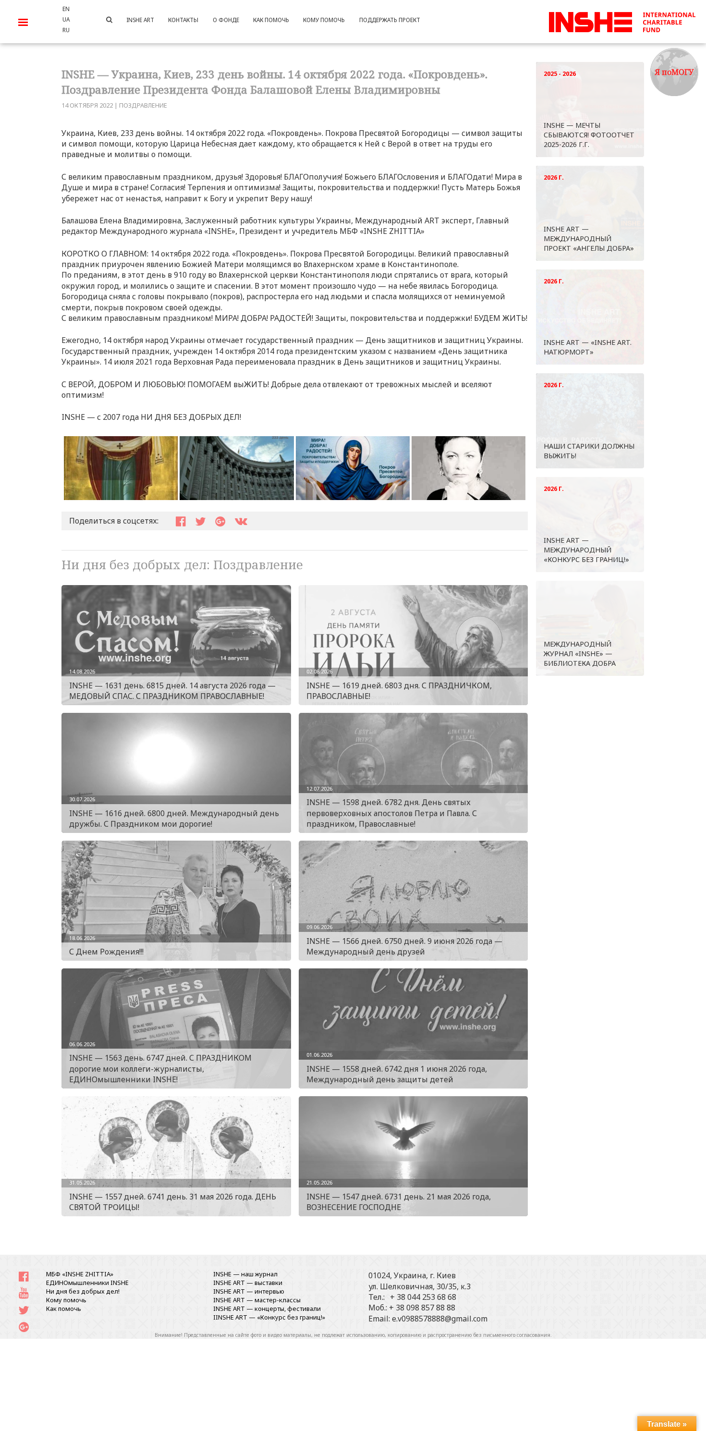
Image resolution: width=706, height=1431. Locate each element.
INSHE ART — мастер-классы (257, 1300)
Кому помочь (66, 1300)
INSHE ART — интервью (248, 1291)
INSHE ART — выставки (247, 1282)
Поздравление (143, 105)
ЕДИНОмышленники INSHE (87, 1282)
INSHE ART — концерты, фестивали (267, 1308)
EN (66, 8)
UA (66, 19)
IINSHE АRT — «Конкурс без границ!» (269, 1317)
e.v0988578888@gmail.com (439, 1318)
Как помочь (63, 1308)
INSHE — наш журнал (245, 1274)
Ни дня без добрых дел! (83, 1291)
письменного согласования (516, 1335)
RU (66, 30)
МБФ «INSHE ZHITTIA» (79, 1274)
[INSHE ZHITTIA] (622, 20)
